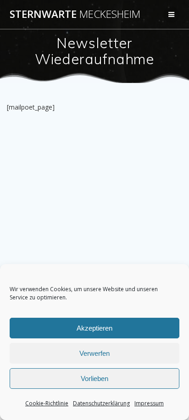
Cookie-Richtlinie (46, 403)
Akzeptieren (94, 328)
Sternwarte (75, 14)
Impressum (149, 403)
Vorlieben (94, 378)
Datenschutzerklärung (101, 403)
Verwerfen (94, 353)
